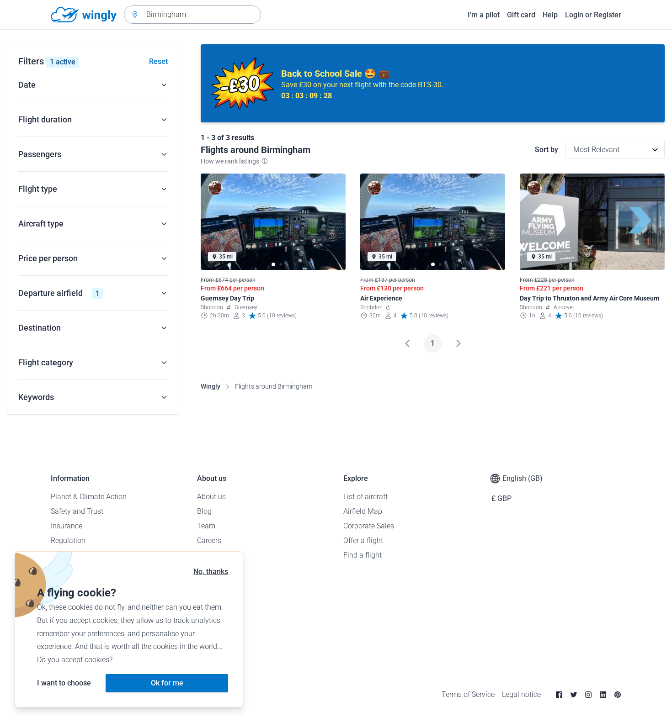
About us (211, 496)
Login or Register (593, 15)
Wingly (210, 386)
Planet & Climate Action (89, 496)
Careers (209, 540)
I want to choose (64, 683)
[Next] (458, 343)
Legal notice (521, 694)
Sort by (546, 149)
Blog (204, 511)
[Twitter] (573, 694)
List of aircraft (365, 496)
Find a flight (362, 555)
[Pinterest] (617, 694)
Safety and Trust (77, 511)
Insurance (66, 526)
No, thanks (210, 571)
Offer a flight (363, 540)
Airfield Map (362, 511)
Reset (158, 61)
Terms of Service (468, 694)
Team (206, 526)
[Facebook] (559, 694)
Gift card (521, 15)
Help (550, 15)
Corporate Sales (368, 526)
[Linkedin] (603, 694)
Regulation (68, 540)
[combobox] (192, 14)
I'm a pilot (484, 15)
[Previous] (407, 343)
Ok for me (167, 683)
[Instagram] (588, 694)
